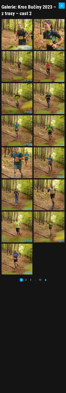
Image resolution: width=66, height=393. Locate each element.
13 (40, 280)
